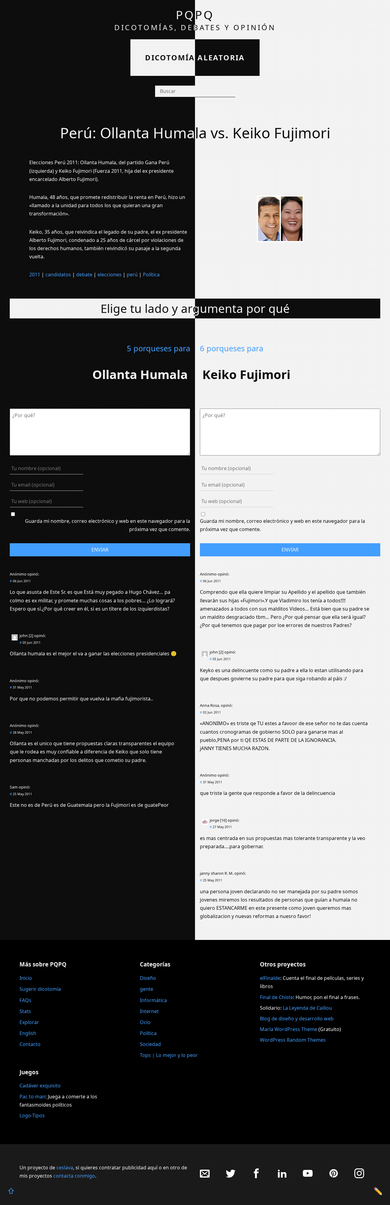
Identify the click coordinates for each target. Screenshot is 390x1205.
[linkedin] (282, 1176)
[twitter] (231, 1176)
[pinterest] (334, 1176)
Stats (25, 1011)
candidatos (58, 274)
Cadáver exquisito (40, 1085)
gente (146, 989)
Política (151, 274)
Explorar (29, 1022)
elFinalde (270, 978)
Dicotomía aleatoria (195, 57)
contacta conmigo (74, 1175)
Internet (149, 1011)
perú (132, 274)
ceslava (64, 1167)
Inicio (26, 978)
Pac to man (32, 1096)
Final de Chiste (276, 997)
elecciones (110, 274)
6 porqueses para (231, 348)
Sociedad (150, 1044)
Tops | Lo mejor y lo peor (169, 1055)
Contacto (30, 1044)
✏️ (378, 1191)
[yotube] (308, 1176)
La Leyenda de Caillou (307, 1008)
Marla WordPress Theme (288, 1029)
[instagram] (359, 1176)
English (28, 1033)
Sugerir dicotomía (40, 989)
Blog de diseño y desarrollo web (297, 1018)
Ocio (145, 1022)
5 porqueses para (158, 348)
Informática (153, 1000)
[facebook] (256, 1176)
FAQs (25, 1000)
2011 (34, 274)
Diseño (148, 978)
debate (84, 274)
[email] (205, 1176)
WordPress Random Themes (293, 1040)
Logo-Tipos (32, 1115)
